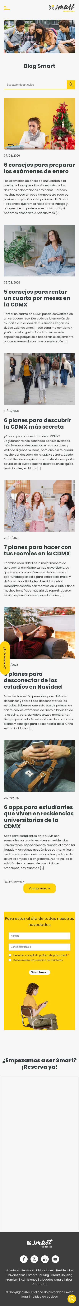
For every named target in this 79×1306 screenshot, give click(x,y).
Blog (69, 1280)
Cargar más (37, 888)
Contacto (39, 1284)
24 (9, 881)
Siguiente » (17, 881)
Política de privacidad (48, 1292)
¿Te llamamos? (5, 658)
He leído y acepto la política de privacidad (40, 955)
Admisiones (29, 1280)
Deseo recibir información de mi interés (38, 960)
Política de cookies (44, 1297)
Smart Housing (38, 1275)
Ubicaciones (45, 1270)
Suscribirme (38, 972)
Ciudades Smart (51, 1280)
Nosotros (12, 1270)
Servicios (27, 1270)
